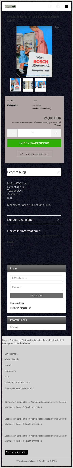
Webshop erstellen (26, 461)
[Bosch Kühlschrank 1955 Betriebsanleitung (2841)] (34, 51)
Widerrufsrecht (12, 359)
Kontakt (8, 365)
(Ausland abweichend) (41, 108)
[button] (12, 133)
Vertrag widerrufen (16, 452)
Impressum (10, 371)
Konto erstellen (17, 303)
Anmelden (36, 295)
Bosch (58, 27)
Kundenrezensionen (20, 219)
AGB (7, 376)
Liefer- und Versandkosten (17, 382)
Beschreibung (16, 172)
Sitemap (14, 327)
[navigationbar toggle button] (66, 6)
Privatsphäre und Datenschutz (19, 388)
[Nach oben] (64, 463)
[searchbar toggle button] (49, 6)
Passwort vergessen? (20, 308)
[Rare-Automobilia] (9, 6)
